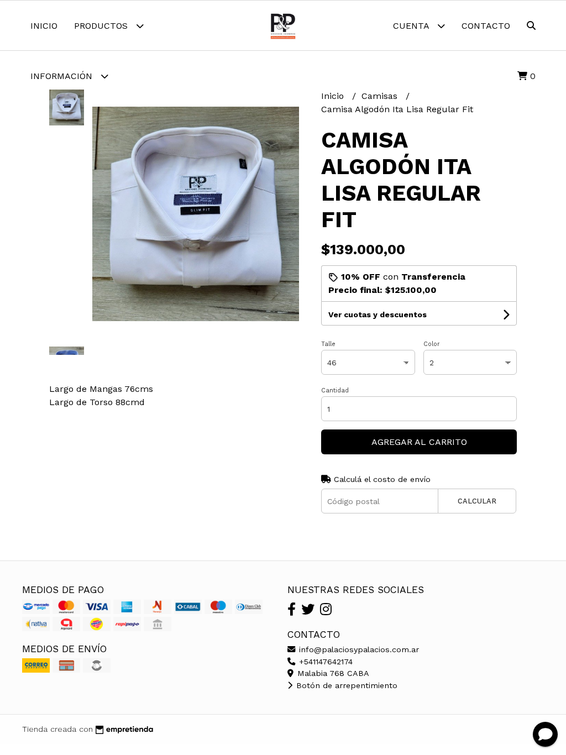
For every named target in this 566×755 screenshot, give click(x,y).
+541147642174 (324, 661)
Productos (102, 25)
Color (431, 344)
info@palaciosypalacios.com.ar (357, 649)
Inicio (43, 25)
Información (62, 76)
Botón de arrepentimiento (345, 685)
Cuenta (412, 25)
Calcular (477, 501)
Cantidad (335, 390)
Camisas (380, 96)
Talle (328, 344)
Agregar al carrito (419, 442)
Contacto (486, 25)
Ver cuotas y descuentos (377, 314)
